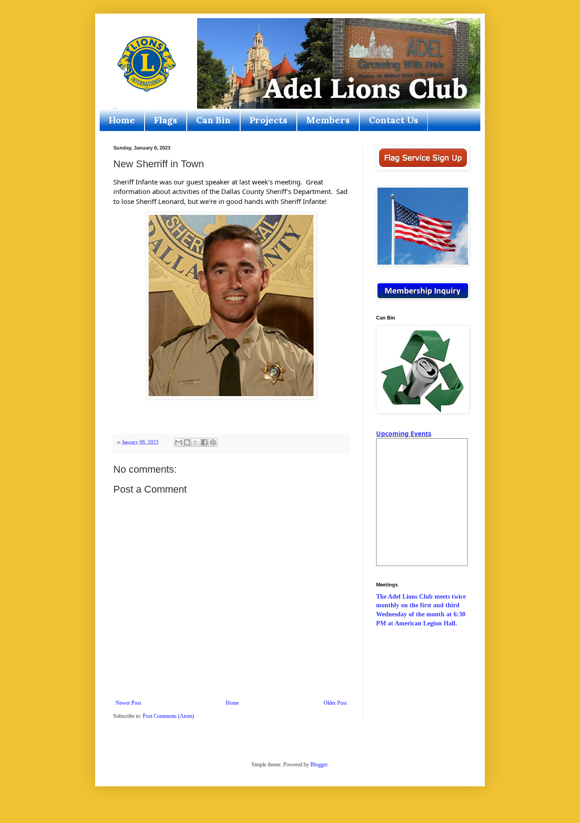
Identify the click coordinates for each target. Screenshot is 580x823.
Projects (268, 120)
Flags (165, 120)
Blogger (318, 764)
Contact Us (393, 120)
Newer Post (128, 703)
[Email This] (178, 442)
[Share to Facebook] (204, 442)
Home (122, 120)
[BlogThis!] (187, 442)
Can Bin (213, 120)
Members (328, 120)
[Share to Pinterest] (213, 442)
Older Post (335, 703)
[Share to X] (195, 442)
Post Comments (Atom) (168, 716)
